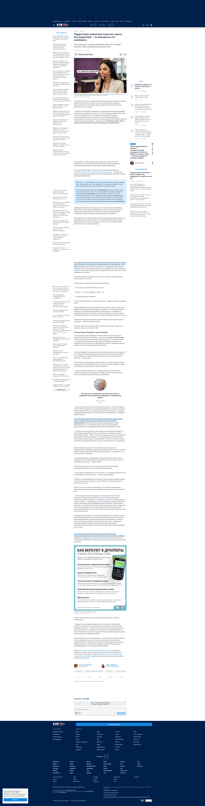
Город (77, 739)
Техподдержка (57, 739)
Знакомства (66, 21)
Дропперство (78, 671)
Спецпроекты (137, 744)
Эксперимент (109, 671)
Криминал (100, 734)
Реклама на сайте (58, 731)
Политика (118, 737)
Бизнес (78, 734)
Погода (74, 21)
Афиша (90, 21)
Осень (117, 734)
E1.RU (104, 121)
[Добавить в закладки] (120, 54)
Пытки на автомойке (121, 671)
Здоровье (78, 749)
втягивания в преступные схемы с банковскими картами (93, 172)
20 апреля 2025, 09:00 (79, 50)
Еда (77, 744)
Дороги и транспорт (81, 742)
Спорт (135, 731)
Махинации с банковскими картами (94, 671)
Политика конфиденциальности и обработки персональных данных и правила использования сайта (126, 797)
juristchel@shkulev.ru (89, 791)
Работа (117, 742)
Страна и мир (137, 737)
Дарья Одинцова (111, 665)
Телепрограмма (82, 21)
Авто (77, 731)
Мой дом (99, 742)
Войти (79, 713)
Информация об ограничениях (110, 790)
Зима (98, 731)
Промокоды (127, 21)
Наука (98, 744)
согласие (9, 796)
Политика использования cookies (111, 792)
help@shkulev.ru (63, 792)
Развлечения (119, 744)
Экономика (136, 742)
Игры (121, 21)
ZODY (117, 21)
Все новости (62, 33)
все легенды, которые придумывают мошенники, (96, 650)
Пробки (112, 21)
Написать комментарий (85, 54)
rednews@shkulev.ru (71, 790)
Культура (99, 737)
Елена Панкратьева (85, 665)
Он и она (117, 731)
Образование (100, 749)
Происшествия (119, 739)
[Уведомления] (147, 25)
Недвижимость (57, 21)
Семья (117, 749)
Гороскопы (96, 21)
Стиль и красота (138, 734)
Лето (98, 739)
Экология (136, 739)
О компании (56, 734)
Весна (77, 737)
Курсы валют (105, 21)
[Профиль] (151, 25)
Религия (117, 747)
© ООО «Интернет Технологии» (78, 800)
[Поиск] (143, 25)
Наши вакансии (57, 737)
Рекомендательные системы (110, 794)
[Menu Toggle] (54, 25)
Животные (79, 747)
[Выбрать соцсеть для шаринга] (125, 54)
